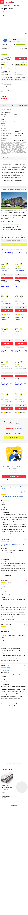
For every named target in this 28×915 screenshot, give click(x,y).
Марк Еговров (7, 796)
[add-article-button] (22, 787)
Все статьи (14, 805)
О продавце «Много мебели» (11, 189)
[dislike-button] (25, 492)
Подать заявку (14, 437)
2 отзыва (19, 268)
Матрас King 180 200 (20, 336)
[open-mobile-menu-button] (2, 2)
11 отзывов (7, 100)
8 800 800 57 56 (7, 80)
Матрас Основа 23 (5, 270)
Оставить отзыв (14, 476)
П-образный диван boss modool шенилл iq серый (12, 545)
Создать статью (22, 794)
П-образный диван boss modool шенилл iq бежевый (12, 585)
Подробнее (24, 62)
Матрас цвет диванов (20, 270)
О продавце (11, 105)
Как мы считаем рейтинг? (14, 41)
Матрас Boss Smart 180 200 (20, 369)
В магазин (20, 58)
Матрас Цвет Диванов (20, 303)
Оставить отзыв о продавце (14, 240)
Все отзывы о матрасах (14, 480)
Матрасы (10, 5)
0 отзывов (5, 11)
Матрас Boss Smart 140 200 (6, 369)
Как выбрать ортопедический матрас (7, 786)
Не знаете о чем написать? (22, 800)
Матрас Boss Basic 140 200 (6, 402)
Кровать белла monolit (7, 670)
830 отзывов (6, 268)
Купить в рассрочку (21, 64)
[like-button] (22, 492)
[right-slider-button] (25, 162)
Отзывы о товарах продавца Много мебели (12, 487)
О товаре (3, 105)
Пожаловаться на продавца (14, 244)
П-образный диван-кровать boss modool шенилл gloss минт (12, 497)
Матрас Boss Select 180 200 (20, 402)
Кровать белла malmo (7, 629)
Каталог (5, 5)
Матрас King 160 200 (6, 336)
